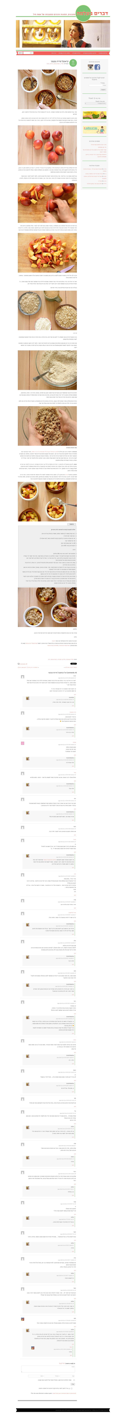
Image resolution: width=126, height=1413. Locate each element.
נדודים (63, 659)
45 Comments (23, 664)
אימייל (103, 83)
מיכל (75, 839)
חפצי (105, 176)
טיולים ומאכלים (77, 53)
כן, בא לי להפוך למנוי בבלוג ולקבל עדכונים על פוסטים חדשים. (54, 1388)
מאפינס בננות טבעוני (52, 645)
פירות (51, 63)
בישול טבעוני (56, 63)
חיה (75, 874)
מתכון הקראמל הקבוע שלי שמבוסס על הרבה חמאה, (44, 451)
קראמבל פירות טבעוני (59, 61)
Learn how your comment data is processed (64, 1393)
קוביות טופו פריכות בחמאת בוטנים (94, 173)
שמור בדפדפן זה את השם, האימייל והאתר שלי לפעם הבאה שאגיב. (54, 1380)
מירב (105, 169)
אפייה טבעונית (69, 659)
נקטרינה (59, 659)
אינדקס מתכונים (103, 53)
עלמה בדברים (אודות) (64, 53)
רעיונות (53, 641)
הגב (75, 694)
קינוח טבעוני (54, 659)
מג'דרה (100, 181)
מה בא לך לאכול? (100, 101)
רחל (64, 1363)
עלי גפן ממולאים (102, 147)
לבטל (60, 1363)
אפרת (74, 742)
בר (105, 173)
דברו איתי (53, 53)
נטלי (75, 772)
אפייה (62, 63)
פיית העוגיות (73, 712)
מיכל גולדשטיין (72, 912)
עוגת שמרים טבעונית (64, 645)
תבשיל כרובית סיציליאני (71, 667)
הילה (75, 1040)
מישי (71, 1347)
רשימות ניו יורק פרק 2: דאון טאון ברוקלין (28, 667)
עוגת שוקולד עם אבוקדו (31, 643)
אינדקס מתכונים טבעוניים (89, 53)
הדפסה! (71, 524)
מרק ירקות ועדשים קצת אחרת (98, 144)
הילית (105, 183)
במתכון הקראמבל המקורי (49, 859)
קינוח (48, 63)
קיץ (49, 659)
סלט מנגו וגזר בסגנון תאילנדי (94, 183)
